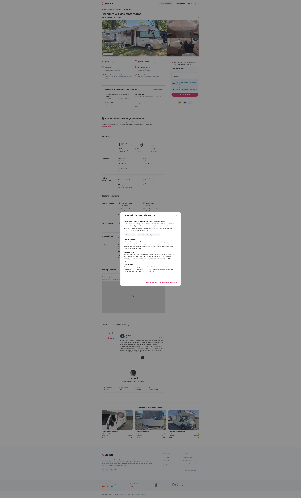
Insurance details (151, 282)
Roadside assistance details (168, 282)
